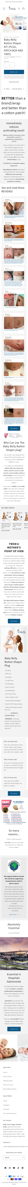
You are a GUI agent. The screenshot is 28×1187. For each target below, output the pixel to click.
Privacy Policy (7, 1076)
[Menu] (4, 9)
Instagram (6, 1105)
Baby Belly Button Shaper (12, 1182)
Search (5, 1072)
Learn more (12, 914)
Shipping (12, 56)
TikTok (5, 1101)
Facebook (6, 1109)
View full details (17, 89)
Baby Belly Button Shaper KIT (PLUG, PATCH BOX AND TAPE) (6, 526)
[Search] (19, 9)
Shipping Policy (8, 1081)
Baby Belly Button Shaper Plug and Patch (17, 525)
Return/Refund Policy (9, 1089)
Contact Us (14, 1029)
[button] (14, 77)
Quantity (6, 61)
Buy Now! (14, 428)
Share (8, 89)
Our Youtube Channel (9, 1113)
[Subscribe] (23, 1157)
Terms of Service (8, 1085)
